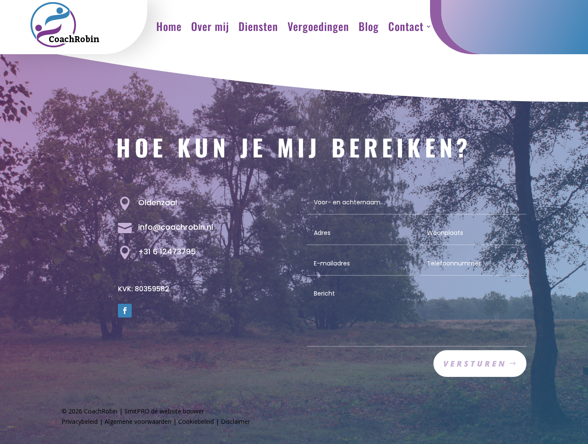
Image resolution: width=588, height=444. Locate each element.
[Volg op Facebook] (125, 311)
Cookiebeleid (196, 421)
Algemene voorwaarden (138, 421)
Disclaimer (235, 421)
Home (169, 26)
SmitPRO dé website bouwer (164, 411)
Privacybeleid (80, 421)
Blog (369, 26)
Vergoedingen (318, 26)
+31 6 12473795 (167, 251)
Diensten (258, 26)
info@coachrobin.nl (175, 227)
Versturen (475, 363)
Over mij (210, 26)
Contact (406, 26)
